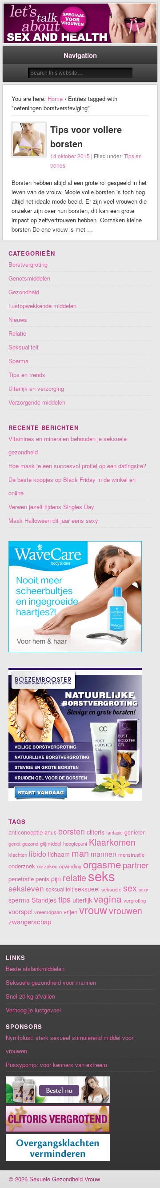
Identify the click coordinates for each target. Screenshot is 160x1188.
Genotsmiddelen (29, 278)
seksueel (87, 888)
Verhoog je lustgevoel (33, 1010)
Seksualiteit (23, 347)
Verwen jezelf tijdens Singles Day (51, 506)
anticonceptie (25, 832)
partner (135, 865)
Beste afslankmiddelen (35, 968)
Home (55, 98)
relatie (74, 877)
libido (37, 853)
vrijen (70, 911)
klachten (17, 854)
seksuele (111, 889)
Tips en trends (26, 374)
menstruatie (131, 854)
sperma (19, 899)
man (80, 853)
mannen (103, 854)
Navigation (80, 55)
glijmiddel (50, 843)
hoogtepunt (75, 843)
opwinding (70, 866)
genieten (135, 832)
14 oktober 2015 (70, 156)
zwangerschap (29, 921)
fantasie (114, 832)
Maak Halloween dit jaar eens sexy (53, 520)
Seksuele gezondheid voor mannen (51, 982)
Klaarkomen (112, 841)
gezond (30, 843)
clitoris (95, 831)
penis (42, 879)
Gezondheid (23, 292)
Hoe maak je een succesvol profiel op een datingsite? (77, 466)
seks (101, 875)
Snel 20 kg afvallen (30, 996)
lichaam (59, 854)
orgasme (102, 864)
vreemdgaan (48, 911)
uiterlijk (82, 899)
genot (14, 843)
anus (50, 832)
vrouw (93, 909)
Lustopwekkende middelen (42, 305)
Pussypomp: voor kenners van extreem (56, 1064)
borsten (71, 831)
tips (64, 899)
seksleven (26, 888)
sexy (143, 889)
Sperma (18, 361)
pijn (56, 878)
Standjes (44, 899)
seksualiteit (59, 889)
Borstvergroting (28, 264)
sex (130, 888)
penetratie (21, 879)
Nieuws (17, 319)
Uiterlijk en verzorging (36, 388)
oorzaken (47, 866)
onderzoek (21, 866)
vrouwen (125, 910)
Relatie (17, 333)
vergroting (135, 900)
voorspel (20, 911)
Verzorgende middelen (36, 402)
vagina (108, 898)
